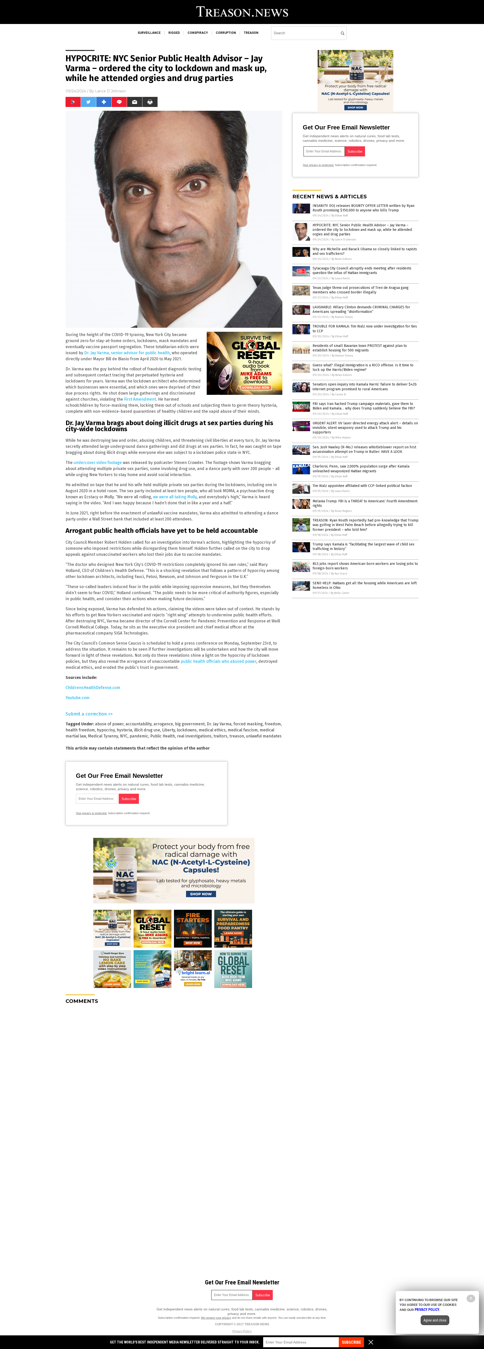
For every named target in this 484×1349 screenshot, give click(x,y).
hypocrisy (106, 730)
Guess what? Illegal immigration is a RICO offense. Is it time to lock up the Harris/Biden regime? (363, 367)
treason (251, 33)
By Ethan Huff (339, 215)
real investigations (194, 736)
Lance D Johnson (110, 91)
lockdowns (187, 730)
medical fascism (243, 730)
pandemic (139, 736)
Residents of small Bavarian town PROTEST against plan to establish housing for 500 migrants (360, 348)
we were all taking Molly (175, 496)
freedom (273, 724)
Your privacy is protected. (91, 813)
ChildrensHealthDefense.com (93, 687)
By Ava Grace (339, 573)
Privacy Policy (242, 1331)
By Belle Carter (340, 593)
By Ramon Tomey (342, 317)
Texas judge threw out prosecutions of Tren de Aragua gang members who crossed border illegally (361, 290)
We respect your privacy (216, 1317)
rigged (174, 33)
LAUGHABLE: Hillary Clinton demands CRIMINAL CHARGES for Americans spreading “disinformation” (361, 309)
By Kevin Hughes (341, 511)
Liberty (168, 730)
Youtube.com (77, 697)
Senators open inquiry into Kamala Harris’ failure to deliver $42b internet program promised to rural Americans (365, 386)
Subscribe (351, 1342)
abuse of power (109, 724)
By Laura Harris (340, 278)
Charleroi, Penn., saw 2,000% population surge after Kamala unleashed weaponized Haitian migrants (361, 468)
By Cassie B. (339, 394)
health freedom (80, 730)
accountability (139, 724)
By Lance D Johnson (343, 239)
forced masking (248, 724)
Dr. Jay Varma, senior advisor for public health (127, 352)
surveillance (149, 33)
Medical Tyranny (103, 736)
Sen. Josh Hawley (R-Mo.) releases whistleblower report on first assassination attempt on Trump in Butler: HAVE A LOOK (364, 449)
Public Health (162, 736)
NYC (124, 736)
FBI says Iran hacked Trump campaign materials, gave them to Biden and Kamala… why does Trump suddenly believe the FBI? (364, 406)
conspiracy (198, 33)
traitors (220, 736)
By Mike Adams (341, 437)
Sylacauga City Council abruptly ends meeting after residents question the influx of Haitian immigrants (362, 270)
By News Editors (341, 259)
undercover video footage (98, 462)
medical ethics (212, 730)
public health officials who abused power (218, 661)
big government (190, 724)
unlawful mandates (264, 736)
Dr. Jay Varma (219, 724)
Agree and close (435, 1320)
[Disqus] (174, 1071)
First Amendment (140, 399)
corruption (226, 33)
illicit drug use (147, 730)
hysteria (124, 730)
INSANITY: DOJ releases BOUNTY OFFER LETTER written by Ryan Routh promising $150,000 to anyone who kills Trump (363, 208)
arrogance (163, 724)
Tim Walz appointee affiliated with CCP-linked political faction (362, 486)
